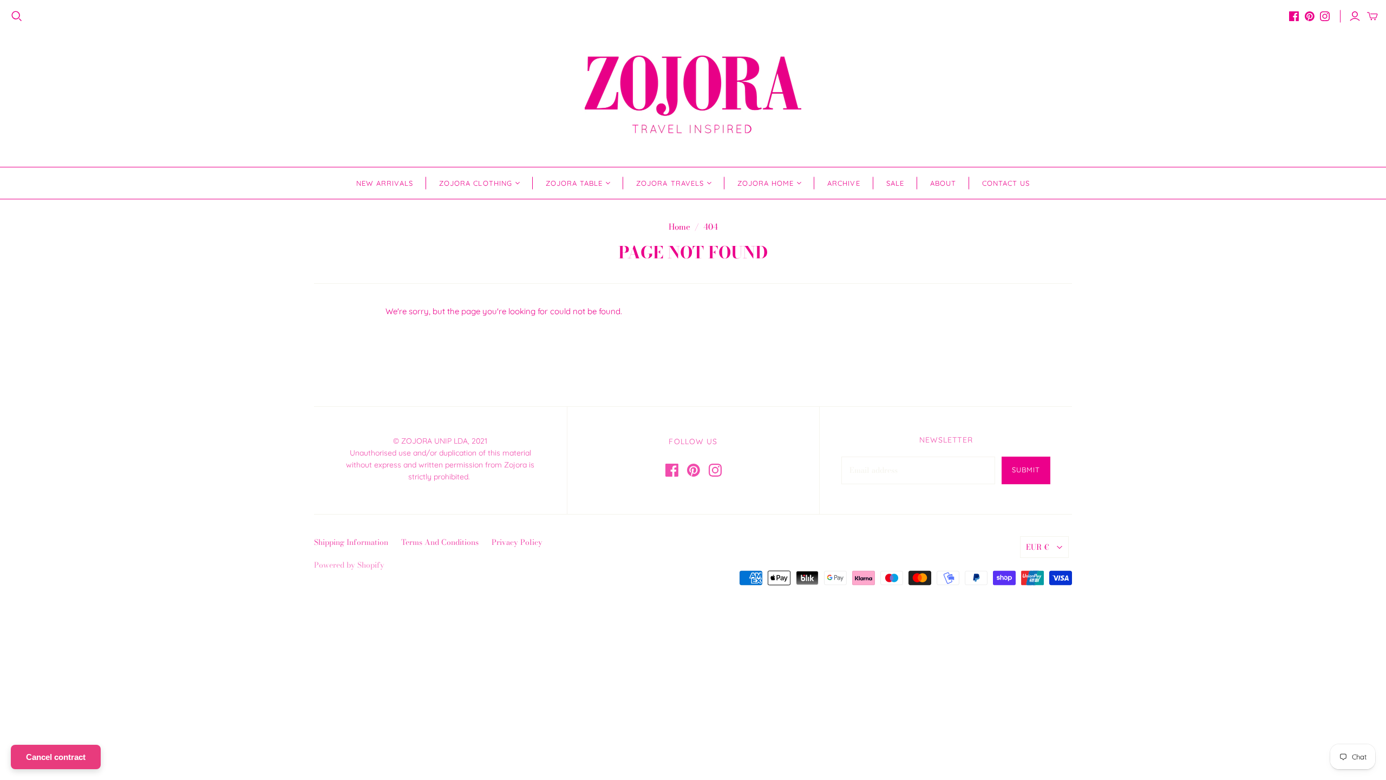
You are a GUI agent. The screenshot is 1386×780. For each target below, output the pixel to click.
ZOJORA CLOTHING (475, 183)
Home (679, 226)
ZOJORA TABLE (574, 183)
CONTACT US (1006, 183)
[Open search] (16, 16)
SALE (895, 183)
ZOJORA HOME (765, 183)
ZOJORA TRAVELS (670, 183)
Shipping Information (351, 542)
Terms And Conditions (440, 542)
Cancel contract (56, 757)
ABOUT (943, 183)
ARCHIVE (843, 183)
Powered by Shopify (349, 565)
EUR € (1037, 547)
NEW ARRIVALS (384, 183)
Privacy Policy (517, 542)
